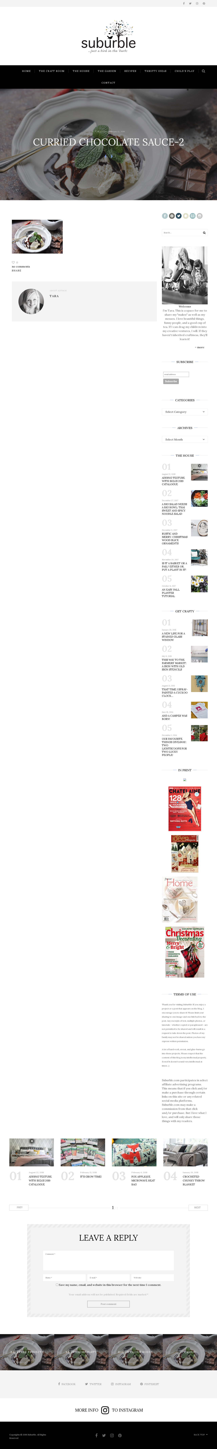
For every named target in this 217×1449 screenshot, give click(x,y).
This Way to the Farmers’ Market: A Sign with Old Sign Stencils (174, 664)
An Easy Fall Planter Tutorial (171, 593)
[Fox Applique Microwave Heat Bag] (134, 1152)
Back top (199, 1435)
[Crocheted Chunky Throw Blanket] (185, 1152)
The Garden (107, 71)
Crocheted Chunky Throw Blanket (194, 1180)
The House (81, 71)
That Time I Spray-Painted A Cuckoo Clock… (175, 692)
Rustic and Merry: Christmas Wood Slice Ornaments (175, 538)
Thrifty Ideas (156, 71)
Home (26, 71)
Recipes (130, 71)
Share (16, 270)
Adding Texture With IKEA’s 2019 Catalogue (173, 481)
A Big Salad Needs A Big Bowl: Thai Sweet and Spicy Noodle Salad (174, 509)
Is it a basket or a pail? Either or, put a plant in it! (174, 566)
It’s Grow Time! (91, 1176)
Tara (98, 131)
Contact (108, 82)
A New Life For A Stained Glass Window (173, 637)
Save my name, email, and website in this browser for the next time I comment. (110, 1285)
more (200, 347)
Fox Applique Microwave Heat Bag (143, 1180)
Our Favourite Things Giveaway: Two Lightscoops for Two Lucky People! (174, 747)
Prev (19, 1207)
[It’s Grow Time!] (83, 1152)
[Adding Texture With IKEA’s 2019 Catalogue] (31, 1152)
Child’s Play (185, 71)
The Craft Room (52, 71)
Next (197, 1207)
